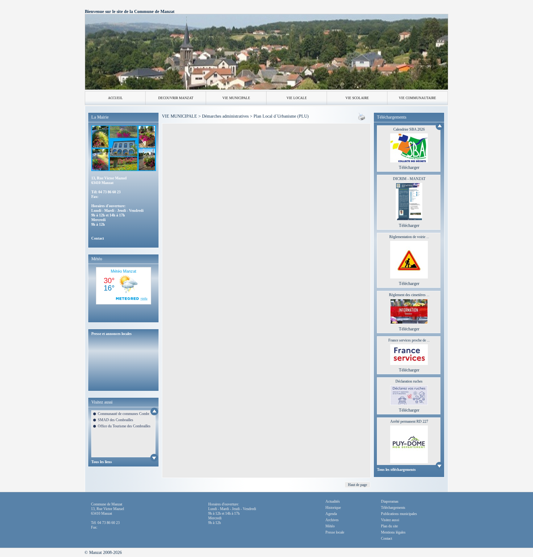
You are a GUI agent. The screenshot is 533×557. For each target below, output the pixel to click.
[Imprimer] (361, 118)
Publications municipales (399, 514)
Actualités (332, 501)
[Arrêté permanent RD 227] (409, 461)
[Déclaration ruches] (409, 403)
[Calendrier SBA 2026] (409, 161)
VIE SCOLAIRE (357, 98)
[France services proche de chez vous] (409, 363)
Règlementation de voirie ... (409, 237)
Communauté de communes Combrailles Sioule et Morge (125, 414)
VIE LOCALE (297, 98)
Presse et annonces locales (111, 334)
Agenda (331, 514)
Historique (333, 507)
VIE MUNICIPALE (236, 98)
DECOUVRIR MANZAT (175, 98)
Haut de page (357, 485)
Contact (97, 238)
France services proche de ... (409, 340)
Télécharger (409, 167)
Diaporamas (390, 501)
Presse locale (334, 532)
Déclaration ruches (409, 381)
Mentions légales (393, 532)
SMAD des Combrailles (115, 420)
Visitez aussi (390, 520)
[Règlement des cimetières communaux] (409, 322)
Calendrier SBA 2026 (409, 129)
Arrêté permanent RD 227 (409, 421)
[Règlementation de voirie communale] (409, 277)
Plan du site (389, 526)
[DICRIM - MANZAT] (409, 219)
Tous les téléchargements (396, 469)
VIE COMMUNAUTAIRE (417, 98)
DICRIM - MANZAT (409, 179)
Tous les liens (101, 462)
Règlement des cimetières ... (409, 295)
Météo (330, 526)
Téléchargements (393, 507)
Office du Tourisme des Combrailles (124, 426)
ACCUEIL (115, 98)
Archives (332, 520)
